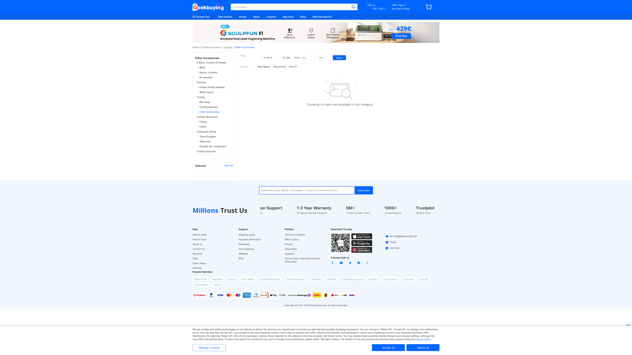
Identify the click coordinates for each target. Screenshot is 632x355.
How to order (200, 234)
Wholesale (244, 244)
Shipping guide (247, 234)
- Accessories (205, 77)
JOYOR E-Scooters (296, 279)
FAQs (195, 258)
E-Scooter (408, 279)
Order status (199, 263)
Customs (289, 253)
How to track (199, 239)
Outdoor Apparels (206, 151)
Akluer (231, 279)
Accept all (388, 347)
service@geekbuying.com (403, 236)
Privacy (289, 244)
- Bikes (201, 67)
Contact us (198, 249)
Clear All (228, 165)
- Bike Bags (204, 102)
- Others (202, 126)
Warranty (197, 253)
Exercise (201, 82)
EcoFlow (332, 279)
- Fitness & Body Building (211, 87)
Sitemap (197, 267)
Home (196, 47)
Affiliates (243, 253)
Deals (256, 16)
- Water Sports (205, 92)
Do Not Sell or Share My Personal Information (302, 260)
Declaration (291, 249)
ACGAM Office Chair (270, 279)
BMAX (217, 285)
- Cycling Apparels (208, 107)
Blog (303, 16)
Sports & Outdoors (211, 47)
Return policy (292, 239)
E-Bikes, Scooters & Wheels (211, 62)
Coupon (271, 16)
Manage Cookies (209, 347)
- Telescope (204, 141)
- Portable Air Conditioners (212, 146)
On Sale (286, 57)
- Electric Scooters (208, 72)
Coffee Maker (201, 285)
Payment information (250, 239)
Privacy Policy (423, 339)
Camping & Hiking (206, 131)
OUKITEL (424, 279)
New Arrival (279, 66)
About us (197, 244)
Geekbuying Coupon (352, 279)
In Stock (268, 57)
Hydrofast (217, 279)
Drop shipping (246, 249)
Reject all (423, 347)
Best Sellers (225, 16)
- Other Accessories (208, 111)
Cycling (228, 47)
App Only (288, 16)
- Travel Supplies (207, 136)
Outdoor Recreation (207, 116)
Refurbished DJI (322, 16)
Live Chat (394, 248)
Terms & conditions (295, 234)
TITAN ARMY (247, 279)
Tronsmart (316, 279)
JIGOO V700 (200, 279)
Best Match (264, 66)
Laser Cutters (391, 279)
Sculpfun (373, 279)
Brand (242, 16)
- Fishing (202, 121)
